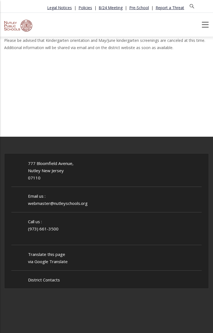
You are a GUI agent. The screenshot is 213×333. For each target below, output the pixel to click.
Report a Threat (170, 7)
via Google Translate (48, 261)
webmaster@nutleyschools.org (58, 203)
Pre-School (139, 7)
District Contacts (44, 280)
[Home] (18, 24)
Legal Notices (59, 7)
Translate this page (46, 254)
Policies (85, 7)
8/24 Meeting (111, 7)
